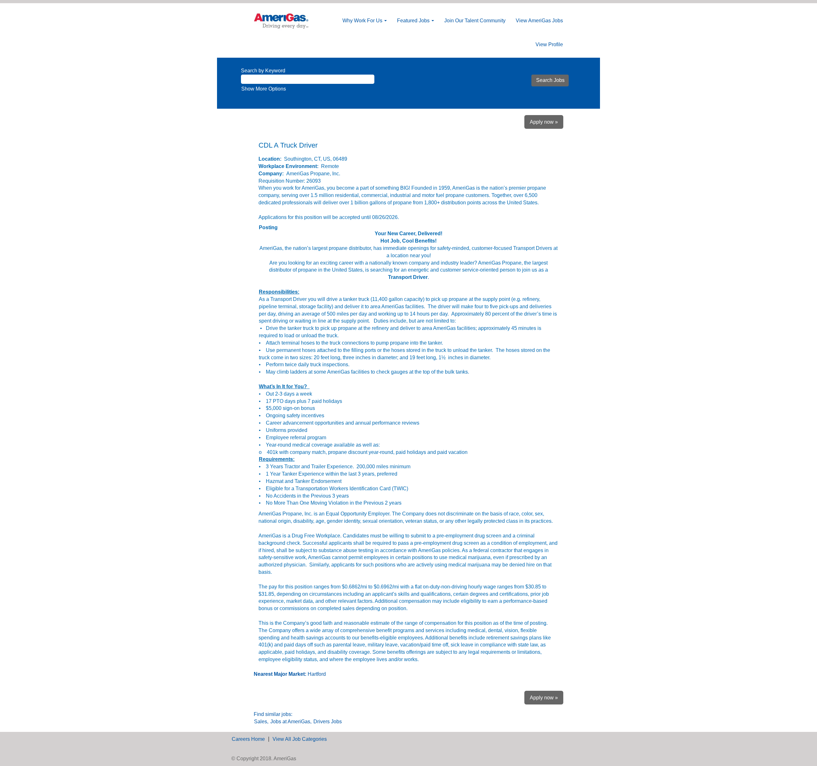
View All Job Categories (300, 739)
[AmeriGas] (281, 21)
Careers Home (248, 739)
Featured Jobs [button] (414, 20)
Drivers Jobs (327, 721)
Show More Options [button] (263, 88)
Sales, (261, 721)
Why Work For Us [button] (363, 20)
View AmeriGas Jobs (539, 20)
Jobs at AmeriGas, (290, 721)
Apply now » (544, 122)
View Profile (549, 44)
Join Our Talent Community (475, 20)
